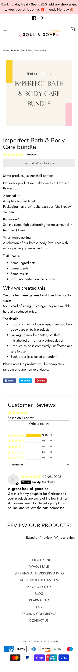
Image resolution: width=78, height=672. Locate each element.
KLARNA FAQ (39, 600)
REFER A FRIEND (39, 560)
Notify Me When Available (39, 163)
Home (6, 50)
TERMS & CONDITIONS (39, 613)
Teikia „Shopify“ (51, 641)
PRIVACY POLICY (39, 586)
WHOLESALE (39, 566)
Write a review (64, 537)
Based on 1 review (21, 417)
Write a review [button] (39, 423)
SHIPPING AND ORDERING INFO (39, 573)
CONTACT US (39, 620)
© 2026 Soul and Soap (30, 641)
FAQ (39, 607)
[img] (31, 476)
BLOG (39, 593)
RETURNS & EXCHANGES (39, 580)
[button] (13, 154)
